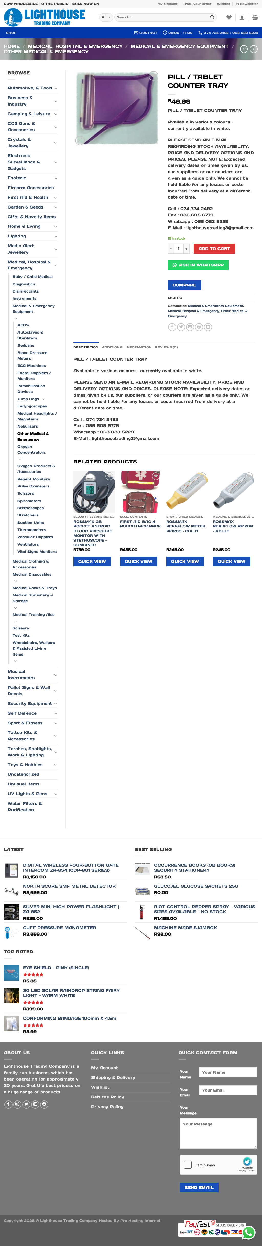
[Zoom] (80, 141)
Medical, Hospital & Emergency (75, 46)
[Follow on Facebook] (8, 1104)
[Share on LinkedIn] (208, 327)
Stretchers (27, 515)
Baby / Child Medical (33, 276)
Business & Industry (20, 101)
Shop (11, 33)
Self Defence (22, 713)
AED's (23, 325)
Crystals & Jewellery (19, 142)
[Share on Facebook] (172, 327)
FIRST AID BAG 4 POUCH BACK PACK (140, 523)
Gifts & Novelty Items (32, 216)
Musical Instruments (21, 674)
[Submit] (212, 17)
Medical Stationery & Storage (33, 598)
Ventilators (28, 544)
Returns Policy (107, 1097)
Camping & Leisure (29, 113)
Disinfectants (26, 291)
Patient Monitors (33, 479)
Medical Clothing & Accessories (31, 564)
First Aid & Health (28, 197)
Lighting (17, 236)
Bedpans (25, 345)
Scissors (25, 493)
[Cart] (255, 17)
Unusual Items (24, 784)
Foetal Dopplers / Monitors (34, 376)
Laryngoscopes (32, 406)
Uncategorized (23, 774)
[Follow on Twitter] (26, 1104)
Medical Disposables (32, 574)
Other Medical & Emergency (46, 52)
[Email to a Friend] (190, 327)
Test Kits (21, 635)
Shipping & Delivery (113, 1077)
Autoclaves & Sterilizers (30, 335)
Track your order (197, 4)
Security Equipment (30, 703)
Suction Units (30, 522)
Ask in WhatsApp (201, 265)
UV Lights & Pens (27, 793)
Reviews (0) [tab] (166, 347)
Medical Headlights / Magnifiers (37, 416)
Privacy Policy (107, 1106)
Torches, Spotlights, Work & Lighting (30, 751)
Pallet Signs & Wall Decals (29, 690)
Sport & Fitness (25, 723)
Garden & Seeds (25, 207)
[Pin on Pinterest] (199, 327)
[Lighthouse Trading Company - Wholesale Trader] (47, 17)
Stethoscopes (30, 508)
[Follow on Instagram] (17, 1104)
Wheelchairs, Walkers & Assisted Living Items (34, 648)
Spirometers (29, 501)
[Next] (254, 523)
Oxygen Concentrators (31, 449)
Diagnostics (24, 284)
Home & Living (24, 226)
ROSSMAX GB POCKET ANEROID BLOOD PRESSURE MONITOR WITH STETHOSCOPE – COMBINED (92, 533)
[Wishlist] (229, 17)
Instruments (24, 298)
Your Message (188, 1110)
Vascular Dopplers (35, 537)
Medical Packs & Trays (35, 588)
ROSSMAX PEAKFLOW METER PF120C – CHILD (185, 526)
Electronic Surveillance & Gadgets (24, 162)
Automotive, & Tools (30, 88)
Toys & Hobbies (25, 764)
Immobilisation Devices (31, 388)
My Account (167, 4)
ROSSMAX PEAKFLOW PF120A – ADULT (233, 526)
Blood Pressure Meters (32, 355)
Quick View (92, 561)
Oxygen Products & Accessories (36, 469)
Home (12, 46)
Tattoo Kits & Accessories (22, 735)
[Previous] (74, 523)
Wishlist (223, 4)
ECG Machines (31, 365)
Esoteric (17, 177)
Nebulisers (27, 426)
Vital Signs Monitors (37, 551)
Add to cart (214, 248)
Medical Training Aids (33, 614)
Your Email (185, 1092)
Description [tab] (86, 347)
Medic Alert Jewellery (21, 249)
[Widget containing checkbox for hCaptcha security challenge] (218, 1165)
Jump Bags (28, 399)
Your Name (185, 1074)
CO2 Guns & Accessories (21, 126)
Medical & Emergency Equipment (179, 46)
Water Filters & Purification (25, 806)
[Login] (242, 17)
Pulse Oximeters (33, 486)
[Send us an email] (35, 1104)
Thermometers (31, 529)
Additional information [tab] (126, 347)
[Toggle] (56, 88)
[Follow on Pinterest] (44, 1104)
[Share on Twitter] (181, 327)
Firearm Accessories (31, 187)
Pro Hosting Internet (140, 1220)
